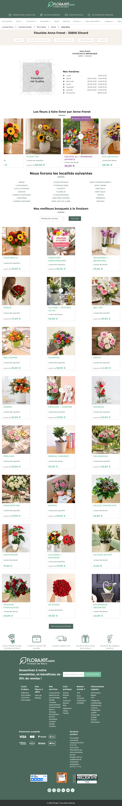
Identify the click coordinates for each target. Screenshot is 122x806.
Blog (64, 705)
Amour (18, 40)
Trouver (75, 219)
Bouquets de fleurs (39, 40)
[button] (2, 141)
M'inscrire (92, 674)
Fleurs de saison (64, 40)
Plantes (103, 40)
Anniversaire (85, 40)
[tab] (8, 21)
